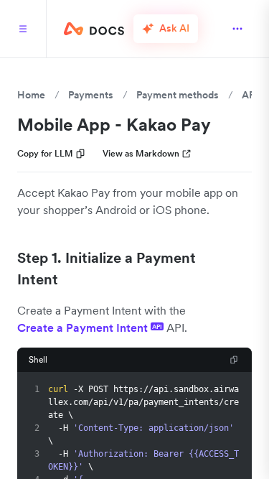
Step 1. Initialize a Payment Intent (106, 268)
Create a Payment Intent (89, 327)
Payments (90, 94)
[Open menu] (237, 28)
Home (31, 94)
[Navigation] (23, 28)
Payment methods (177, 94)
